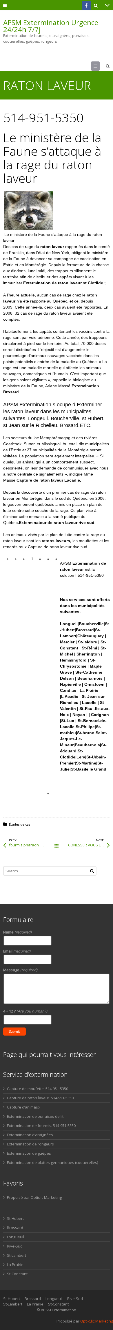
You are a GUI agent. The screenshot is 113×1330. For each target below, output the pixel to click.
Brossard (15, 1227)
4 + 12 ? (25, 1011)
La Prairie (15, 1264)
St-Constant (17, 1273)
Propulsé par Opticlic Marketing (34, 1197)
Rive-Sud (15, 1246)
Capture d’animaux (23, 1107)
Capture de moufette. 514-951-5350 (37, 1088)
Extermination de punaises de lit (35, 1116)
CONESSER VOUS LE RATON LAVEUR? (89, 845)
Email (16, 951)
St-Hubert (15, 1218)
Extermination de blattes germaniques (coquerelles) (52, 1162)
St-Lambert (16, 1255)
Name (17, 932)
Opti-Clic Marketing (96, 1321)
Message (20, 969)
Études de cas (19, 824)
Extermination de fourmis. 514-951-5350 (41, 1125)
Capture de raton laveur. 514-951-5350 (40, 1097)
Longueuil (15, 1236)
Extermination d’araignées (30, 1134)
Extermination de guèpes (29, 1153)
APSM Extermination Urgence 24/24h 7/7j (50, 26)
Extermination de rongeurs (30, 1144)
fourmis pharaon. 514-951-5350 (33, 845)
